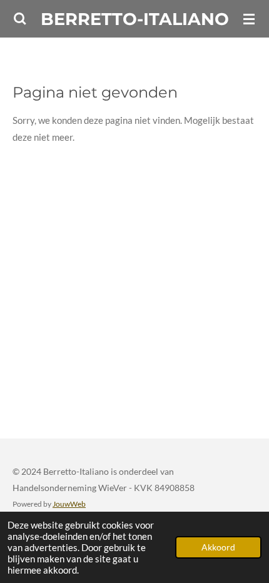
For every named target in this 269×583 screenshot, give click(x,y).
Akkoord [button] (218, 547)
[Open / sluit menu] (249, 18)
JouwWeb (69, 503)
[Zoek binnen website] (20, 18)
